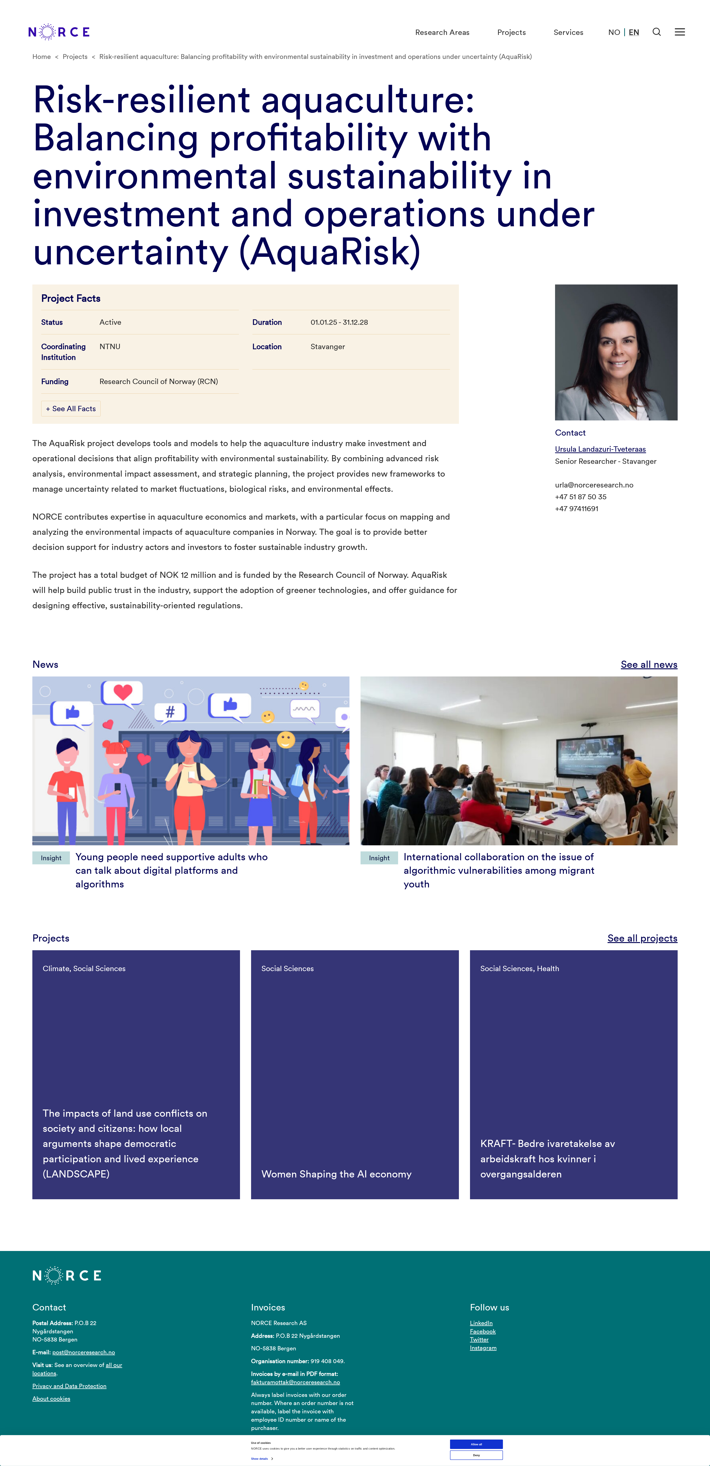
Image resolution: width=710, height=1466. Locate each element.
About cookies (51, 1398)
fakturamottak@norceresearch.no (295, 1382)
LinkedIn (481, 1323)
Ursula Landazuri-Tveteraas (600, 449)
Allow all (476, 1444)
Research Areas (442, 32)
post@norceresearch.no (83, 1352)
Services (569, 32)
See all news (649, 664)
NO (614, 32)
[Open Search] (657, 32)
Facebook (483, 1331)
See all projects (643, 938)
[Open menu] (680, 32)
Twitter (479, 1339)
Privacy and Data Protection (69, 1386)
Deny (476, 1455)
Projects (511, 32)
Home (41, 56)
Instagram (483, 1347)
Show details (259, 1458)
